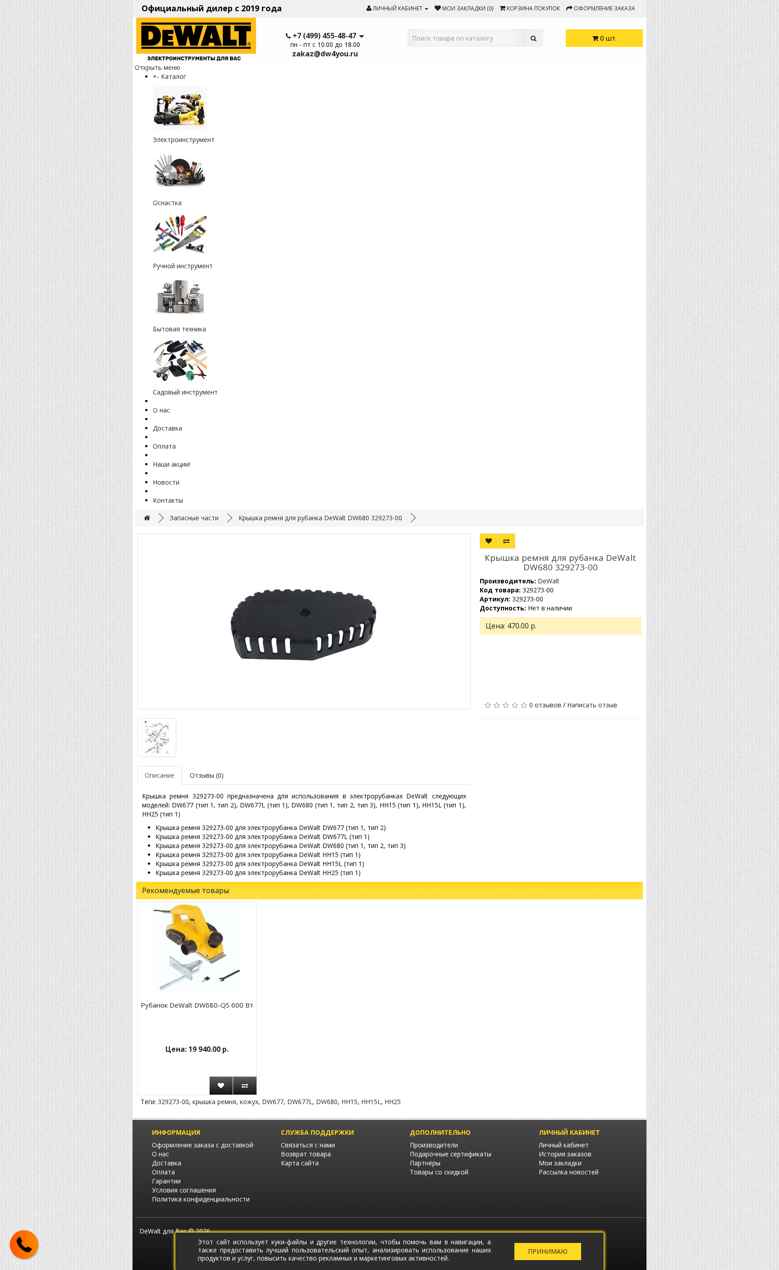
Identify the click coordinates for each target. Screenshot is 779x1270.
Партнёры (425, 1163)
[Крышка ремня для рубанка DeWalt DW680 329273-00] (304, 621)
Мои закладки (560, 1163)
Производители (434, 1145)
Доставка (167, 428)
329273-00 (173, 1101)
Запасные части (194, 518)
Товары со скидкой (439, 1172)
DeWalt (548, 581)
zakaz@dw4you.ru (325, 54)
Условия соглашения (184, 1190)
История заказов (565, 1154)
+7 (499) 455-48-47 (324, 36)
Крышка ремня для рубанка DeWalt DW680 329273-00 (320, 518)
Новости (166, 482)
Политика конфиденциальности (201, 1199)
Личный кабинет (564, 1145)
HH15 (349, 1101)
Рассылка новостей (569, 1172)
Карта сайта (300, 1163)
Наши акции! (171, 464)
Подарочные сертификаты (450, 1154)
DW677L (299, 1101)
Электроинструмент (184, 139)
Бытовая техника (179, 329)
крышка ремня (214, 1101)
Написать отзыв (592, 705)
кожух (249, 1101)
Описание (159, 775)
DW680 (327, 1101)
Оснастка (167, 202)
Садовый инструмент (185, 392)
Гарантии (166, 1181)
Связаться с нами (308, 1145)
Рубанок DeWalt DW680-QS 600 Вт (197, 1004)
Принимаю (548, 1251)
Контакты (168, 500)
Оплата (164, 446)
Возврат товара (306, 1154)
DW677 (273, 1101)
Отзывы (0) (207, 775)
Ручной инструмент (183, 265)
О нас (161, 410)
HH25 (393, 1101)
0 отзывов (545, 705)
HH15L (371, 1101)
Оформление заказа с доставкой (202, 1145)
